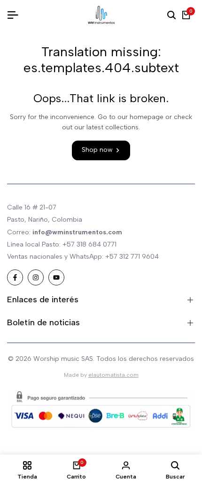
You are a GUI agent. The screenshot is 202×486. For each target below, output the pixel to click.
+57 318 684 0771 (89, 244)
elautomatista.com (113, 375)
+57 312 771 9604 (132, 257)
